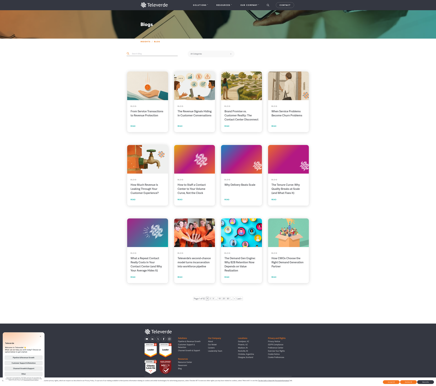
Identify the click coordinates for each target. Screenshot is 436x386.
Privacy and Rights (277, 338)
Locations (242, 338)
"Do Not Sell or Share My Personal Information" (274, 381)
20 (224, 298)
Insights (145, 42)
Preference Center (275, 348)
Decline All (408, 382)
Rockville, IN (243, 351)
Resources (223, 5)
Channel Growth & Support (189, 350)
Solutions (199, 5)
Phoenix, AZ (243, 345)
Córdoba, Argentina (246, 354)
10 (220, 298)
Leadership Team (215, 351)
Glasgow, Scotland (245, 357)
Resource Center (185, 362)
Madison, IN (243, 348)
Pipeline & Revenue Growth (189, 341)
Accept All (391, 382)
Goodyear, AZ (243, 341)
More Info (425, 382)
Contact (285, 5)
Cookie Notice (274, 354)
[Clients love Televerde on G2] (150, 367)
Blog (180, 368)
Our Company (249, 5)
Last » (239, 298)
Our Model (212, 345)
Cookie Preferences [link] (276, 357)
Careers (211, 348)
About (210, 341)
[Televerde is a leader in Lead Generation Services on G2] (150, 350)
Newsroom (182, 365)
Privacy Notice (274, 341)
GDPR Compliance (275, 345)
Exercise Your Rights (276, 351)
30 (228, 298)
